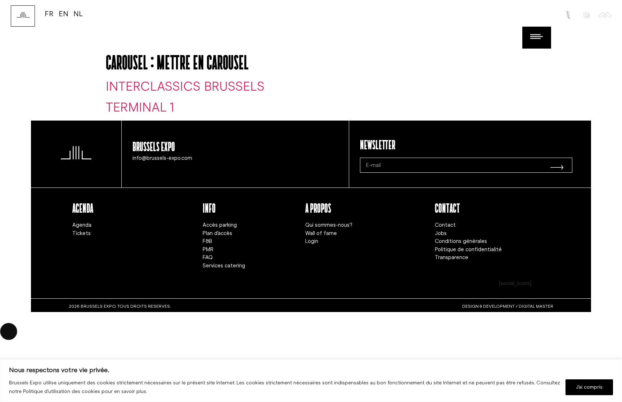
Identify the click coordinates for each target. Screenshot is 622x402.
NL (78, 13)
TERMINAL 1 (140, 107)
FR (49, 13)
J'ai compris (589, 387)
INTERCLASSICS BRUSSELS (185, 86)
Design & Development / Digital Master (507, 306)
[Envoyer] (557, 165)
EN (63, 13)
